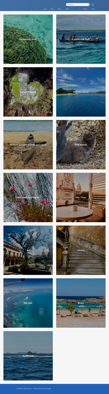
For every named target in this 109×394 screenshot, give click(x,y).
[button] (92, 4)
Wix (49, 388)
